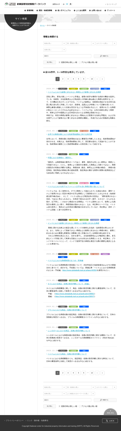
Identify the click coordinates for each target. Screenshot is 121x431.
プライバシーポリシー (15, 420)
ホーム (42, 25)
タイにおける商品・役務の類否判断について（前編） (69, 284)
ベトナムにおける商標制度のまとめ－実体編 (65, 260)
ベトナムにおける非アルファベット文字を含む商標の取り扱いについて (76, 186)
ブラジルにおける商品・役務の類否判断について (67, 310)
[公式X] (110, 421)
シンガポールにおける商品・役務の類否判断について (69, 331)
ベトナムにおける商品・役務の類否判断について (67, 354)
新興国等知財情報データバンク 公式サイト (25, 4)
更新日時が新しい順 (69, 62)
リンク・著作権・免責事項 (37, 420)
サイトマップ (112, 4)
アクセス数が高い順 (89, 62)
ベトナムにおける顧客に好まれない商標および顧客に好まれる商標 (74, 92)
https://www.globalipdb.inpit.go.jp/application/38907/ (74, 296)
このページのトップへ (110, 411)
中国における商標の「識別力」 (60, 158)
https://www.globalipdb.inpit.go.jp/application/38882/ (74, 294)
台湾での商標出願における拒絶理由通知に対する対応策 (70, 134)
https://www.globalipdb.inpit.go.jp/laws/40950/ (79, 270)
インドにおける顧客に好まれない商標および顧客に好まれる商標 (73, 223)
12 (92, 79)
